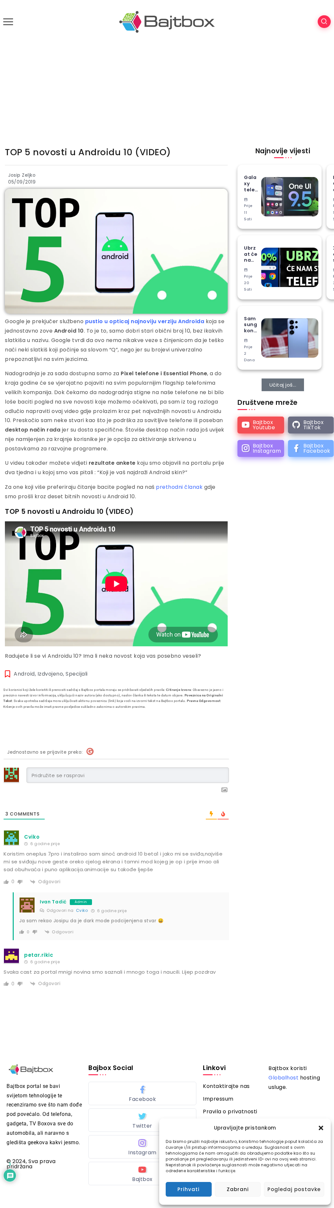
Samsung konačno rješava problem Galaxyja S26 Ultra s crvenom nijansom (251, 325)
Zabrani (238, 1189)
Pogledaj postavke (294, 1189)
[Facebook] (310, 448)
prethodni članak (179, 487)
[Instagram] (261, 448)
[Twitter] (142, 1120)
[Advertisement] (167, 92)
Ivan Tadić (53, 902)
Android (24, 674)
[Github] (310, 425)
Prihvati (188, 1189)
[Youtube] (261, 425)
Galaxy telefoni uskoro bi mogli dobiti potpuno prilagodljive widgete (251, 183)
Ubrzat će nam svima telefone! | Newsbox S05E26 (251, 254)
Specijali (77, 674)
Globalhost (283, 1077)
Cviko (82, 910)
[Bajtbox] (166, 21)
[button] (321, 1128)
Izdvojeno (50, 674)
